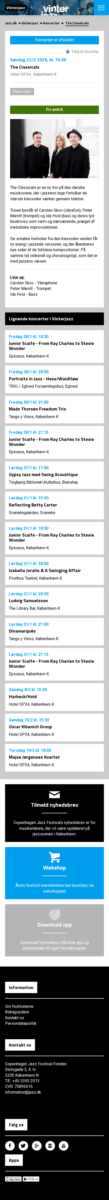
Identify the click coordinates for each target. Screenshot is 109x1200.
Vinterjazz (30, 23)
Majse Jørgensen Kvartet (34, 757)
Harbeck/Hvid (23, 696)
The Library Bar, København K (34, 608)
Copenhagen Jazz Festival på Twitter (23, 1146)
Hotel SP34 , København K (33, 74)
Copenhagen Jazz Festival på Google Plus (37, 1146)
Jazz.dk (11, 23)
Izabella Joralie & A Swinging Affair (45, 570)
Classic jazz (22, 91)
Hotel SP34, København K (31, 704)
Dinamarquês (22, 630)
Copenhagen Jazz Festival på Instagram (50, 1146)
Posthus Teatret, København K (35, 578)
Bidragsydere (17, 1012)
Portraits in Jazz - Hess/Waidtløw (43, 378)
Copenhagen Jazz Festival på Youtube (63, 1146)
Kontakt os (14, 1017)
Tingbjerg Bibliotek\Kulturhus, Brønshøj (43, 482)
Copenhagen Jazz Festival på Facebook (10, 1146)
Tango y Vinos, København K (34, 416)
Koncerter (51, 23)
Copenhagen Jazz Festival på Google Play (31, 1179)
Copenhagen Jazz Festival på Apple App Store (13, 1179)
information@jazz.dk (23, 1092)
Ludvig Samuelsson (28, 600)
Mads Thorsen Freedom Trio (37, 408)
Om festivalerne (19, 1006)
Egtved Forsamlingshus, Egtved (50, 386)
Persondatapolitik (21, 1023)
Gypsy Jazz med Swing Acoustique (43, 474)
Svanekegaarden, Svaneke (32, 512)
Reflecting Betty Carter (33, 504)
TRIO (13, 386)
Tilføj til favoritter (84, 52)
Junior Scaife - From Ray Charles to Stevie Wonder (51, 346)
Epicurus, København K (29, 356)
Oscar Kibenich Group (30, 726)
